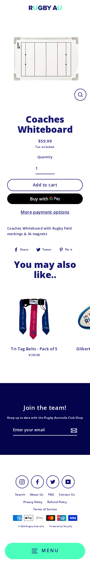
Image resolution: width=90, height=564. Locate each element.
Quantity (45, 157)
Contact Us (67, 494)
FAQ (51, 494)
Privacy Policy (32, 502)
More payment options (45, 212)
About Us (36, 494)
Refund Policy (57, 502)
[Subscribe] (73, 430)
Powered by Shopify (60, 526)
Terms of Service (45, 509)
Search (20, 494)
